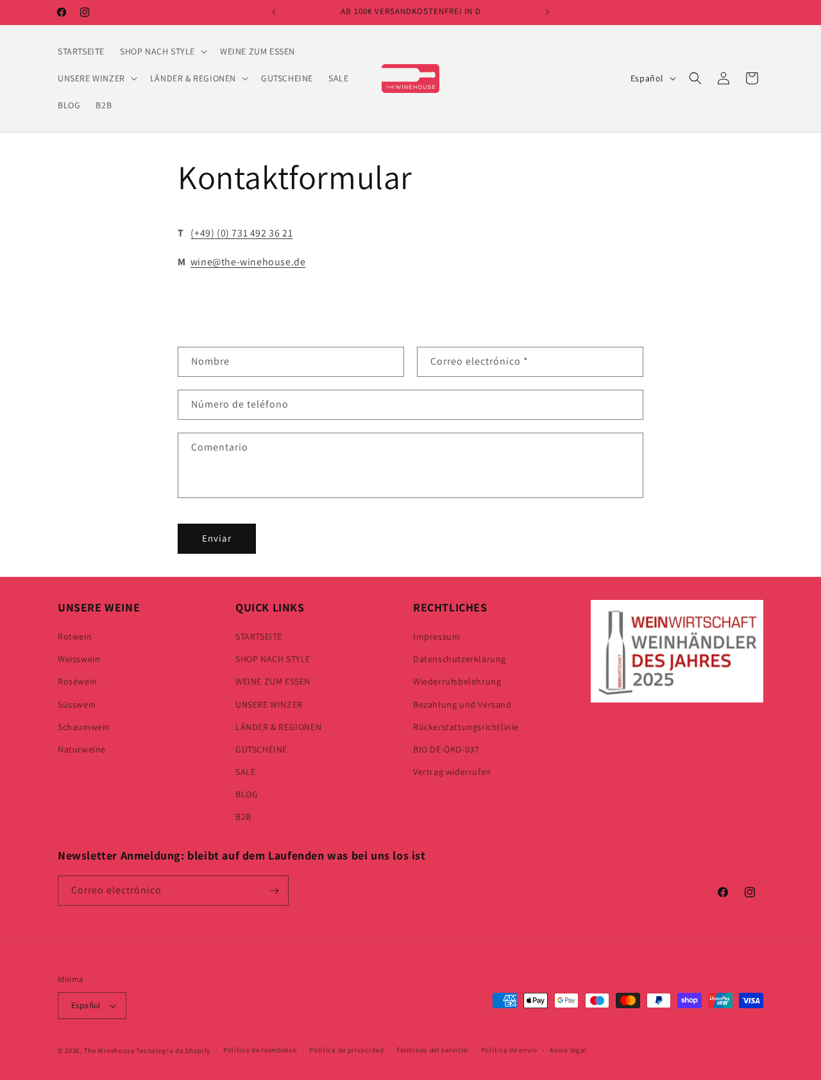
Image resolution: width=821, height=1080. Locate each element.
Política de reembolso (260, 1049)
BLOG (246, 794)
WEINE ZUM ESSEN (272, 681)
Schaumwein (84, 727)
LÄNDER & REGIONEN (278, 727)
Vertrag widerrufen (452, 771)
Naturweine (82, 749)
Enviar (217, 538)
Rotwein (75, 636)
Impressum (436, 636)
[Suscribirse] (274, 891)
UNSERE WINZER (269, 704)
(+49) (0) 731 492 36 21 (241, 233)
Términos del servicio (432, 1049)
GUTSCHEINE (261, 749)
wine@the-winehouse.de (248, 262)
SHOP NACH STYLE (272, 659)
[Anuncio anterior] (274, 12)
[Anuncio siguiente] (547, 12)
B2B (243, 817)
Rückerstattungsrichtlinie (466, 727)
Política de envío (509, 1049)
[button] (162, 51)
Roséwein (77, 681)
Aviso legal (568, 1049)
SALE (245, 771)
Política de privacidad (346, 1049)
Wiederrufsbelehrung (457, 681)
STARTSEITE (258, 636)
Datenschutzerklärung (459, 659)
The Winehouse (109, 1050)
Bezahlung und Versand (462, 704)
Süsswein (77, 704)
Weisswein (79, 659)
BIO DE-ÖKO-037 (446, 749)
